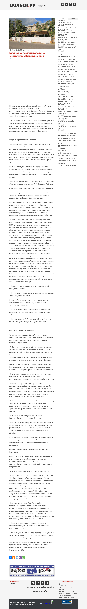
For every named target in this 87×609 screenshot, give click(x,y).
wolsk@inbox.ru (68, 595)
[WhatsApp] (23, 557)
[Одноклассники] (13, 557)
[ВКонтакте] (10, 557)
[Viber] (20, 557)
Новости (62, 18)
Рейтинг (73, 18)
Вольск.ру (50, 588)
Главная (13, 583)
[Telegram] (17, 557)
